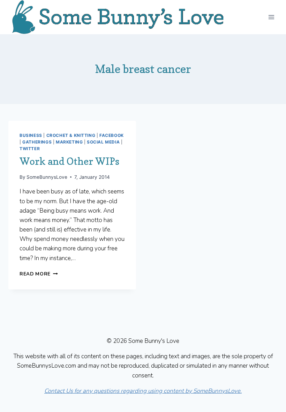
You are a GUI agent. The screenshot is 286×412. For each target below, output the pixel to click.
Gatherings (37, 142)
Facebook (111, 135)
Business (31, 135)
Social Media (103, 142)
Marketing (69, 142)
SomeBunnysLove (47, 177)
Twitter (30, 148)
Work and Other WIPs (69, 161)
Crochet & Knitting (71, 135)
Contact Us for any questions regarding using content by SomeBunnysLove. (143, 391)
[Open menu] (271, 17)
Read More (39, 274)
